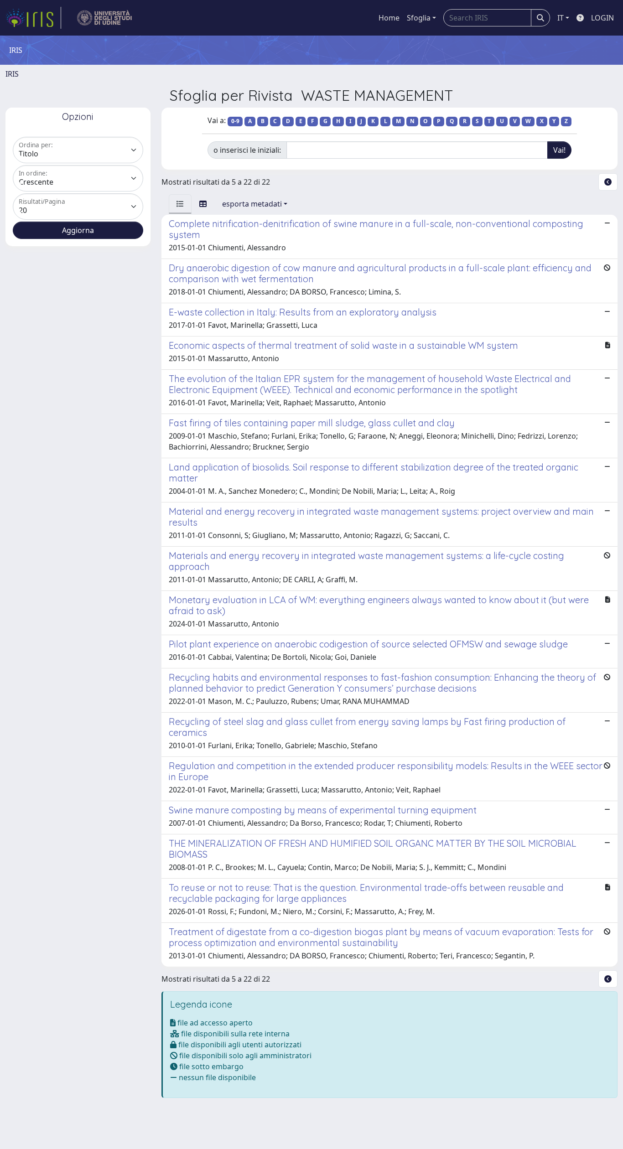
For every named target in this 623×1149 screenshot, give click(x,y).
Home (389, 18)
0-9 (235, 121)
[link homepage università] (104, 18)
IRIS (12, 74)
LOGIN (602, 18)
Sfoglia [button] (419, 18)
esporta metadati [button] (252, 204)
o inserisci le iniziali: (247, 150)
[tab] (180, 203)
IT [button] (560, 18)
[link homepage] (33, 18)
